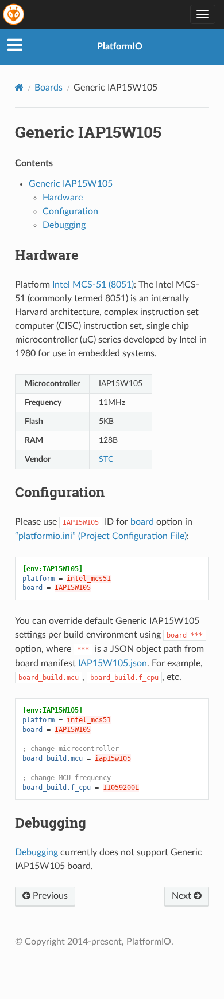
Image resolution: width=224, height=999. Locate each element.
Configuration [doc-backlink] (60, 492)
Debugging (64, 225)
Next (183, 895)
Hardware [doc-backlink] (47, 255)
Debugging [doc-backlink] (50, 822)
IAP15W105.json (112, 663)
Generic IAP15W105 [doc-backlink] (88, 132)
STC (106, 459)
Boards (48, 87)
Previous (49, 895)
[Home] (19, 87)
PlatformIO (119, 46)
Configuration (70, 211)
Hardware (63, 197)
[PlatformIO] (14, 14)
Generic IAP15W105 (71, 183)
